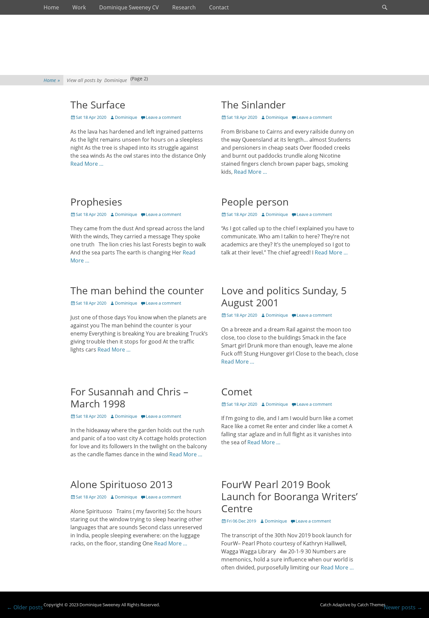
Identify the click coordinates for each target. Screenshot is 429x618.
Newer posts (403, 607)
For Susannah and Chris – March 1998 (129, 397)
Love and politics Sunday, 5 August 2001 (284, 296)
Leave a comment (163, 117)
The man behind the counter (137, 290)
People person (255, 202)
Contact (219, 7)
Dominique (126, 117)
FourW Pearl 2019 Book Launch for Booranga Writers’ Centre (289, 496)
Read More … (87, 163)
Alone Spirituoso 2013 (121, 484)
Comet (236, 391)
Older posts (25, 607)
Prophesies (96, 202)
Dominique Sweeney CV (129, 7)
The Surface (97, 104)
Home (51, 7)
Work (79, 7)
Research (184, 7)
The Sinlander (253, 104)
